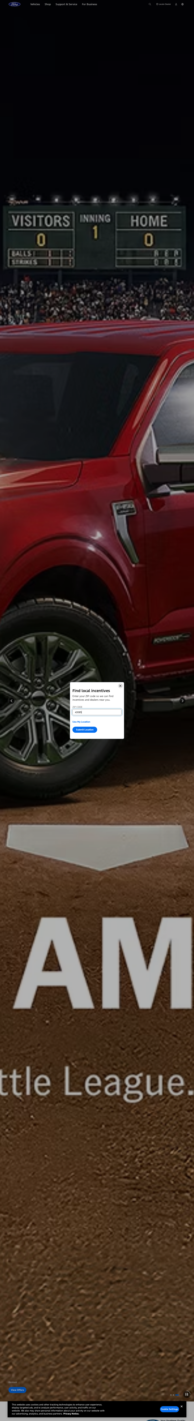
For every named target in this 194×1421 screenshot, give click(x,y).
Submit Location (85, 729)
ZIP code (77, 707)
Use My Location (81, 721)
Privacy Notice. (71, 1413)
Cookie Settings (169, 1409)
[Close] (120, 685)
